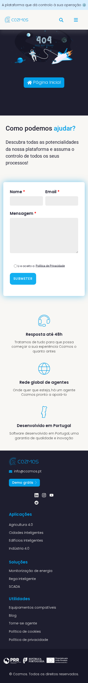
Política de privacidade (28, 639)
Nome (17, 192)
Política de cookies (25, 631)
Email (52, 192)
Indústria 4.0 (19, 548)
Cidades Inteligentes (26, 532)
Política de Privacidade (50, 265)
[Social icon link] (36, 495)
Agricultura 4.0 (21, 524)
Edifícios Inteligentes (26, 540)
